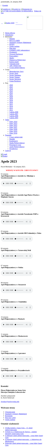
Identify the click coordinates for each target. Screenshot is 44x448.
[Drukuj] (4, 156)
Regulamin (8, 416)
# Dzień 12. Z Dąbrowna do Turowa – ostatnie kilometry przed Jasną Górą (21, 433)
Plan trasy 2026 (10, 418)
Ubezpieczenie (10, 412)
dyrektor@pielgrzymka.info (10, 402)
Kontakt (5, 5)
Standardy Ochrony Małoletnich (16, 414)
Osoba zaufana (10, 420)
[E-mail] (4, 154)
